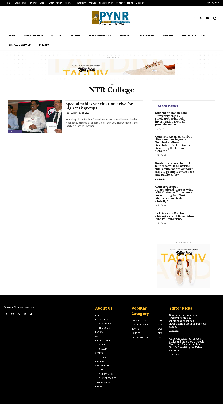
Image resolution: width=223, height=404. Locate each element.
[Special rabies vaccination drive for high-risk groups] (35, 116)
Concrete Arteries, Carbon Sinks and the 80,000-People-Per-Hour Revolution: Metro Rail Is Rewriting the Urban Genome (173, 144)
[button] (214, 18)
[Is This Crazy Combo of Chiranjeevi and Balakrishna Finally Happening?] (204, 218)
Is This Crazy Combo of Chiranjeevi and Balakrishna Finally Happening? (174, 216)
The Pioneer (70, 112)
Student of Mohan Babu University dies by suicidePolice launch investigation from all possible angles (171, 118)
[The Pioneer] (111, 17)
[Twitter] (200, 18)
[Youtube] (207, 18)
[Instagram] (12, 314)
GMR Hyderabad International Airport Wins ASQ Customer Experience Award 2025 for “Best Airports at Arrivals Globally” (174, 194)
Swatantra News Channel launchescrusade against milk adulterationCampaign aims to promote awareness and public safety (174, 169)
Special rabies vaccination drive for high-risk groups (99, 106)
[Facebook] (194, 18)
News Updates (15, 132)
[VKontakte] (25, 314)
